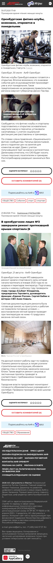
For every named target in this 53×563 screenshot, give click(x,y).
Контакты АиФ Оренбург (15, 462)
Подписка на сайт (12, 458)
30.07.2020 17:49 (8, 10)
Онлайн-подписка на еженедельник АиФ (25, 454)
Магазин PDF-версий (36, 458)
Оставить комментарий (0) (27, 181)
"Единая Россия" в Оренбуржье (16, 268)
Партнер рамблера (24, 550)
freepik (29, 68)
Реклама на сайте (12, 465)
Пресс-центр (37, 451)
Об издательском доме (15, 451)
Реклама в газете (33, 465)
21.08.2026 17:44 (8, 213)
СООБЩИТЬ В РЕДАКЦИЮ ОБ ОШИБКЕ (21, 475)
